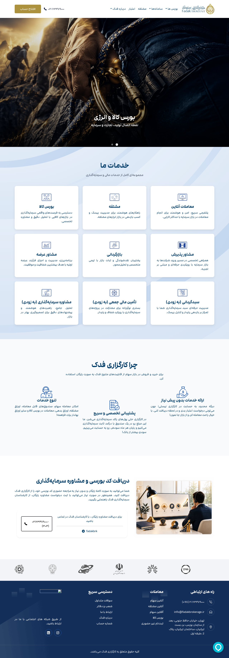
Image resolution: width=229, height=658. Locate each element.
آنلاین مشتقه (155, 606)
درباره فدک (105, 617)
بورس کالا (158, 617)
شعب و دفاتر (104, 606)
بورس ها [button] (173, 9)
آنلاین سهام (156, 600)
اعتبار (132, 9)
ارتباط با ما (106, 612)
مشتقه (142, 9)
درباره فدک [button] (119, 9)
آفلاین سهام (156, 612)
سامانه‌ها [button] (157, 9)
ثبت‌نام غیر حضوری (152, 623)
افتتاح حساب (28, 9)
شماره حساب (104, 623)
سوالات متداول (103, 600)
